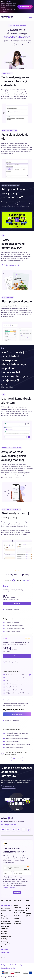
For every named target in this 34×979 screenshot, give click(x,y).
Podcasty (16, 916)
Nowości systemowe (17, 906)
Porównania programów (17, 922)
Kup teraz (17, 603)
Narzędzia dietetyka (4, 932)
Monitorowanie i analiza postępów (7, 922)
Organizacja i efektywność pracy (5, 944)
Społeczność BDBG (19, 913)
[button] (7, 905)
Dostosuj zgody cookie (8, 968)
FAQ (27, 908)
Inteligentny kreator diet (4, 917)
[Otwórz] (30, 17)
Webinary (16, 918)
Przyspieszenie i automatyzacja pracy (6, 911)
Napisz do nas (17, 714)
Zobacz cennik (17, 759)
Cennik (3, 958)
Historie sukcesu (19, 910)
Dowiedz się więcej (8, 786)
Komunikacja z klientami (5, 927)
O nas (28, 905)
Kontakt (28, 911)
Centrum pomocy (28, 915)
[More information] (30, 675)
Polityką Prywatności (10, 887)
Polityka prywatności (7, 965)
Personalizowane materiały (6, 938)
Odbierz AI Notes (24, 6)
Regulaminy (18, 965)
